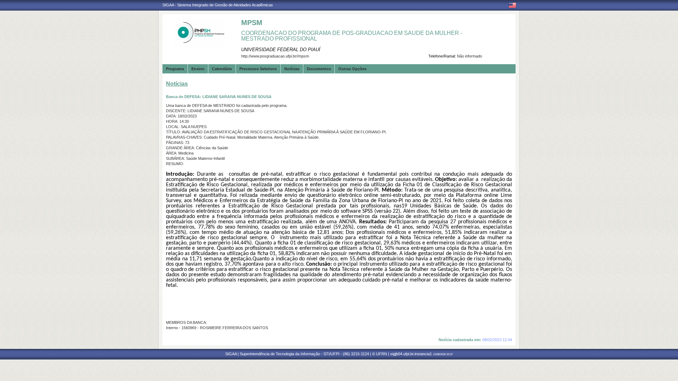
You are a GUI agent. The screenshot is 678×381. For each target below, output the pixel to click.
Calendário (222, 69)
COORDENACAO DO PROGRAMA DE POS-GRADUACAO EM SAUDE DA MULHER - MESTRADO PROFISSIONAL (351, 36)
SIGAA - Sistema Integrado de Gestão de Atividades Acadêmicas (217, 5)
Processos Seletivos (258, 69)
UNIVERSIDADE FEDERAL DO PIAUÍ (280, 49)
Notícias (291, 69)
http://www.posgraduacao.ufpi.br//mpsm (275, 56)
